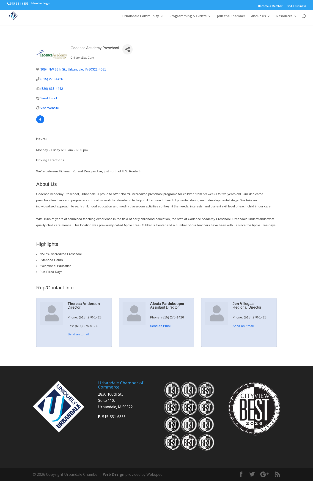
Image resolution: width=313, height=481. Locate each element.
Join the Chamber (231, 16)
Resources (284, 16)
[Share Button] (127, 49)
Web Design (113, 474)
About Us (258, 16)
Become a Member (270, 6)
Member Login (40, 3)
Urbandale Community (140, 16)
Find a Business (296, 6)
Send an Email (78, 334)
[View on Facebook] (40, 122)
